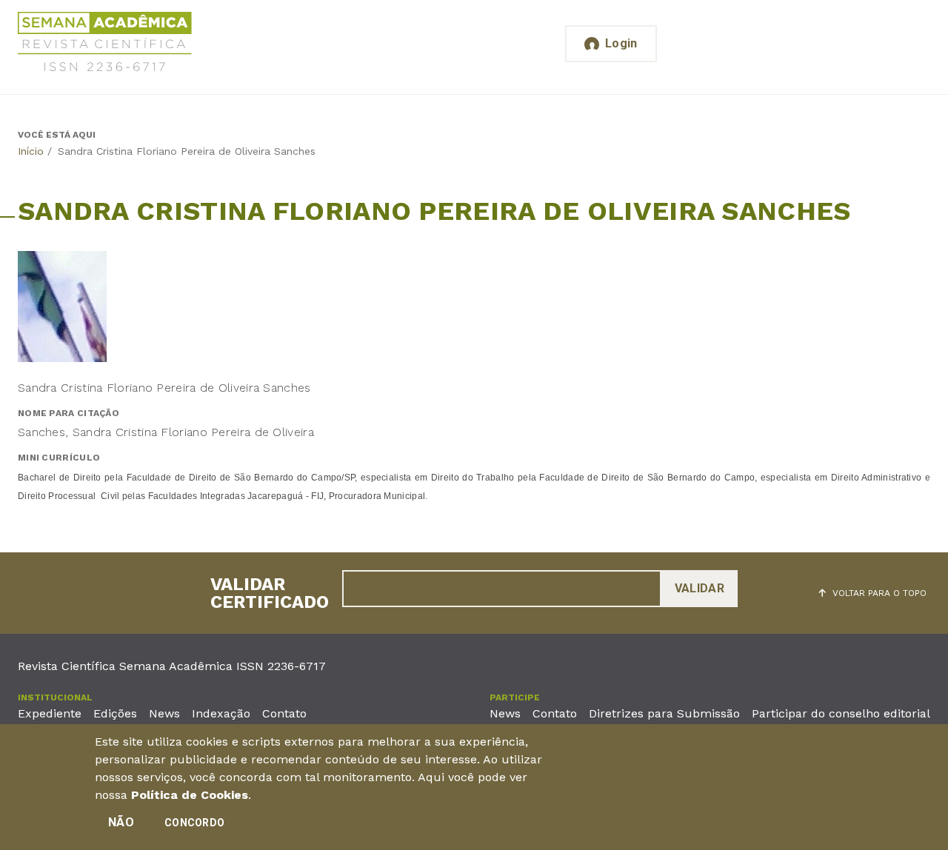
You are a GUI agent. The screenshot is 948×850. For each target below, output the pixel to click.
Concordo (194, 823)
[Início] (105, 44)
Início (31, 151)
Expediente (49, 713)
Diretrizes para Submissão (664, 713)
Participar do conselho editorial (841, 713)
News (164, 713)
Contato (284, 713)
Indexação (221, 713)
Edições (115, 713)
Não (121, 822)
